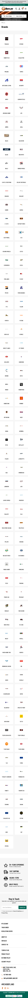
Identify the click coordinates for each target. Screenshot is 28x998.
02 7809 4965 (7, 974)
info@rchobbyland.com (10, 978)
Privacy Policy (4, 913)
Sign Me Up (22, 907)
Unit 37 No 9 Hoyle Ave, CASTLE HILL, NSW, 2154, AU (9, 969)
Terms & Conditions (17, 911)
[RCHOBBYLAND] (7, 9)
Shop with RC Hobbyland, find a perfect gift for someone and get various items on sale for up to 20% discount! (14, 2)
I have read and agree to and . (12, 912)
